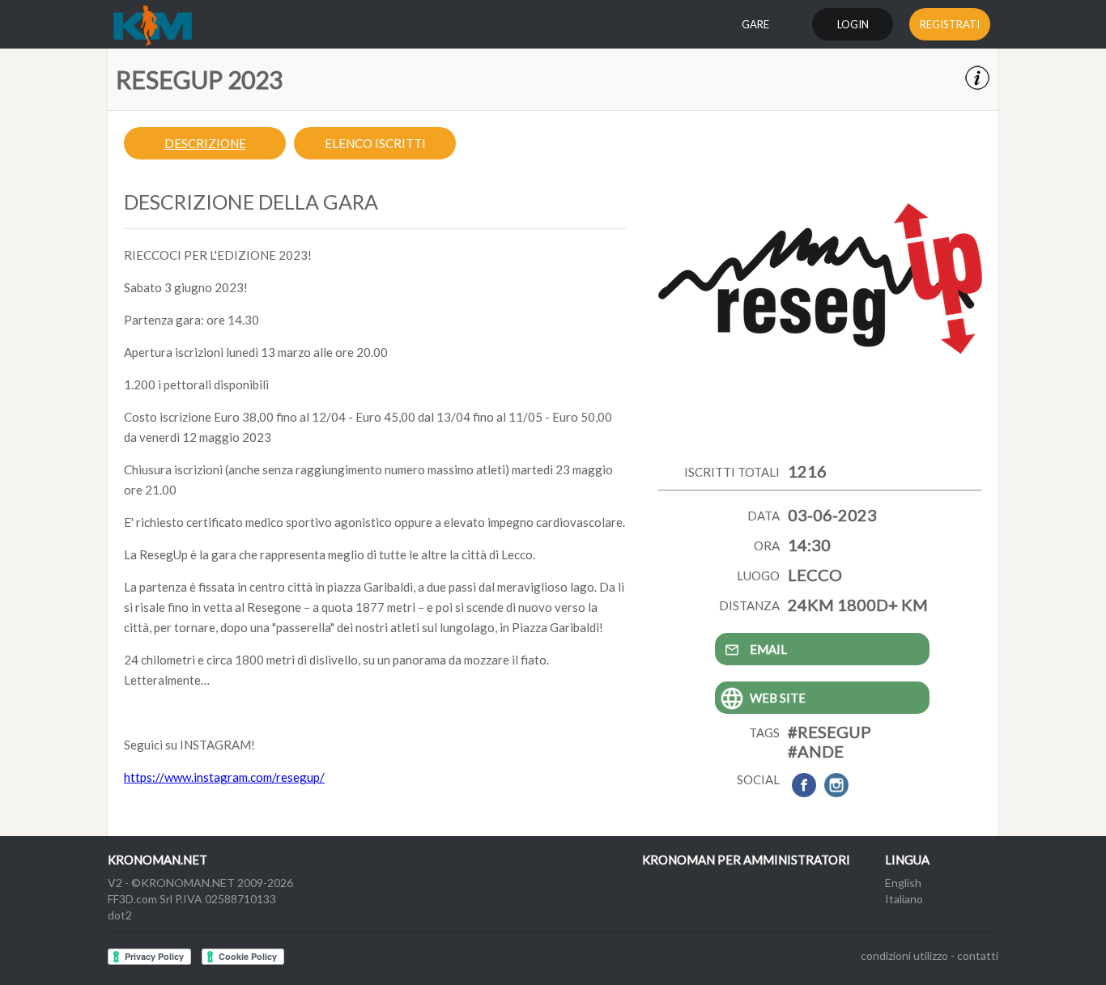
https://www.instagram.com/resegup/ (224, 777)
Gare (755, 24)
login (853, 24)
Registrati (950, 24)
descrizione (205, 143)
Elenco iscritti (375, 143)
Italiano (904, 899)
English (903, 882)
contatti (977, 955)
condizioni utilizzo (904, 955)
